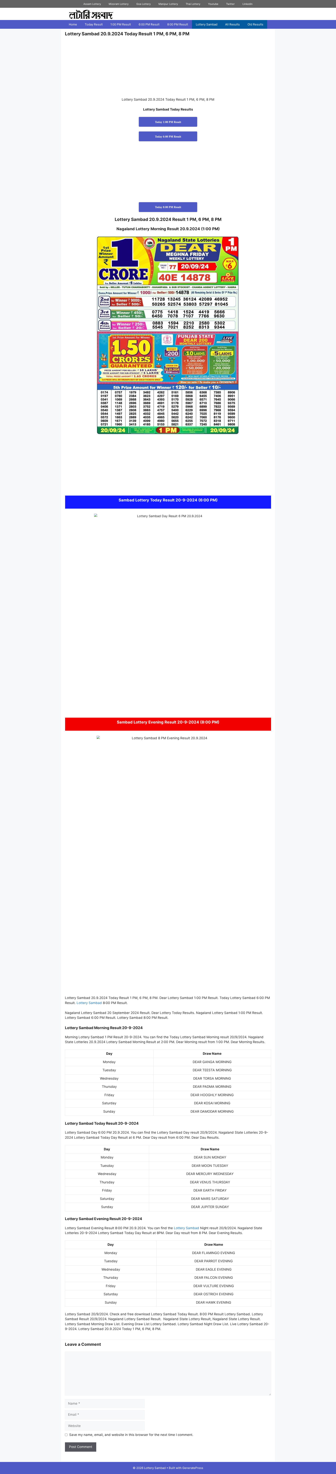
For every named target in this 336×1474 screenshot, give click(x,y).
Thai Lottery (193, 3)
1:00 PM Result (120, 24)
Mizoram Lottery (119, 3)
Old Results (255, 24)
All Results (232, 24)
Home (73, 24)
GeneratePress (192, 1468)
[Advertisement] (168, 68)
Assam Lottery (92, 3)
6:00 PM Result (149, 24)
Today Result (94, 24)
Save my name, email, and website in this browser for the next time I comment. (131, 1435)
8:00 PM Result (177, 24)
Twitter (230, 3)
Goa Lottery (143, 3)
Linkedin (247, 3)
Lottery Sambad (206, 24)
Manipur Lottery (168, 3)
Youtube (213, 3)
